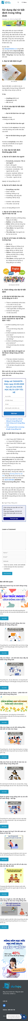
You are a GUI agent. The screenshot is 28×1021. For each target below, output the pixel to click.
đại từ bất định (9, 479)
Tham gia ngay (14, 518)
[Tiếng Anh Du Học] (6, 2)
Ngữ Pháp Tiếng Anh (10, 503)
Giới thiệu (5, 1016)
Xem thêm (4, 618)
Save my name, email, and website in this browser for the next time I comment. (14, 567)
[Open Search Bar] (18, 2)
